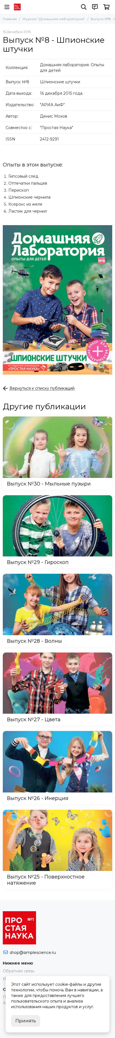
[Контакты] (94, 7)
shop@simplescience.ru (33, 952)
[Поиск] (83, 7)
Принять (25, 1020)
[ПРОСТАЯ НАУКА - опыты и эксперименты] (17, 7)
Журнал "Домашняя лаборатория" (53, 19)
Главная (10, 19)
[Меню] (7, 7)
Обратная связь (18, 970)
